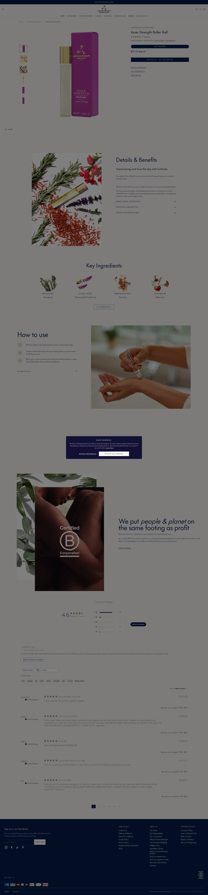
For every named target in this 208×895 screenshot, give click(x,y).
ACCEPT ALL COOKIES (114, 454)
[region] (104, 447)
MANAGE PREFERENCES (88, 454)
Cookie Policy (110, 448)
